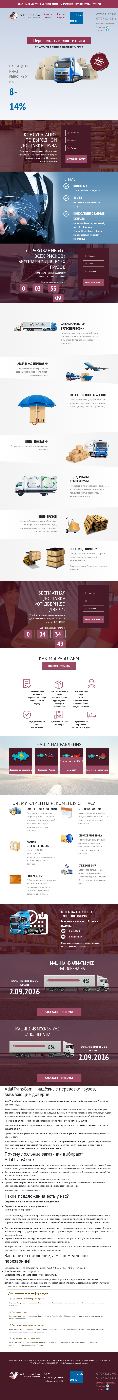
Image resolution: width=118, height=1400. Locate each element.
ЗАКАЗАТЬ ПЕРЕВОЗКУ (59, 1012)
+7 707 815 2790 (106, 14)
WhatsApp (100, 27)
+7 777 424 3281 (106, 18)
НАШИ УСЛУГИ (31, 4)
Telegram (101, 30)
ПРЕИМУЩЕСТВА (83, 4)
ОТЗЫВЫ (97, 4)
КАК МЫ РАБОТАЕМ (49, 4)
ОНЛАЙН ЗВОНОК (76, 18)
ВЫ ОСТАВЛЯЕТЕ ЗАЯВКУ (59, 666)
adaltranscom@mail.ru (105, 23)
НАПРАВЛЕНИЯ (66, 4)
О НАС (20, 4)
